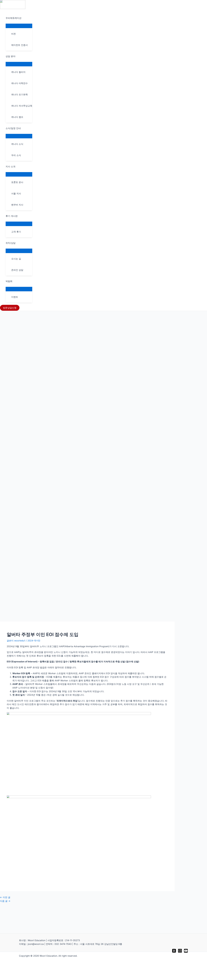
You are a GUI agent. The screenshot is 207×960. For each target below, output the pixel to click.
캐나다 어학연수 (19, 83)
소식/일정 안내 (13, 128)
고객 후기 (16, 231)
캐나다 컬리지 (18, 72)
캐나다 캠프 (17, 117)
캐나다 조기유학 (19, 94)
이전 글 (5, 897)
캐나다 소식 (17, 144)
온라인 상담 (17, 270)
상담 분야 (10, 56)
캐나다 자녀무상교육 (21, 105)
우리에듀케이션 (13, 18)
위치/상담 (10, 243)
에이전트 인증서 (19, 45)
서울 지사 (16, 193)
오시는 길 (16, 258)
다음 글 (5, 901)
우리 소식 (16, 155)
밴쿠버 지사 (17, 204)
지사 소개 (10, 166)
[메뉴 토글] (19, 26)
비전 (13, 33)
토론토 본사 (17, 182)
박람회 (9, 281)
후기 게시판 (12, 216)
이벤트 (14, 297)
